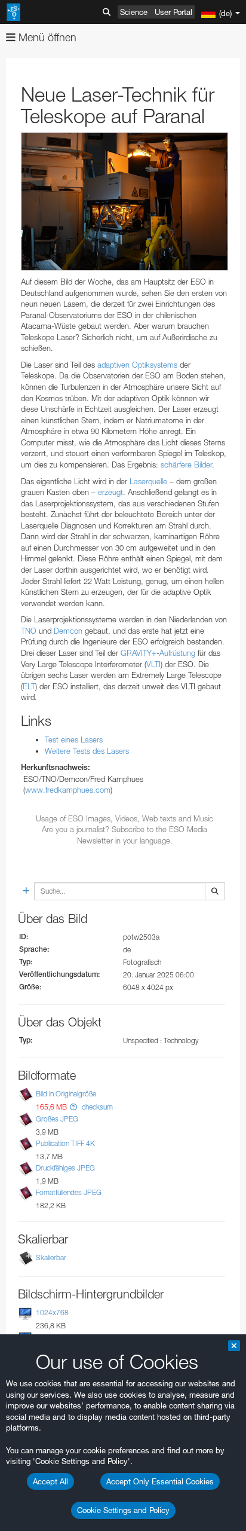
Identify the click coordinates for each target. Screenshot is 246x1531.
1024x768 (52, 1312)
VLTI (153, 664)
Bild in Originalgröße (66, 1093)
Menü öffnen (46, 37)
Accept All (50, 1481)
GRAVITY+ (138, 653)
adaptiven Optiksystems (137, 364)
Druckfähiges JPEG (65, 1167)
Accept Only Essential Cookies (160, 1481)
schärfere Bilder (186, 464)
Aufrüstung (177, 653)
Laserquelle (148, 481)
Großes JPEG (57, 1118)
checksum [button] (96, 1106)
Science (133, 12)
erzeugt (110, 492)
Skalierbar (51, 1257)
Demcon (68, 630)
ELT (29, 686)
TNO (28, 630)
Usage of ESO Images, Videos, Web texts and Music (124, 818)
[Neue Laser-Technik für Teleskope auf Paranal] (124, 201)
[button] (73, 1106)
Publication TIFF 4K (65, 1143)
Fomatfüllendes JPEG (69, 1192)
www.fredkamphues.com (67, 789)
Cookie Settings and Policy (123, 1510)
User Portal (173, 12)
